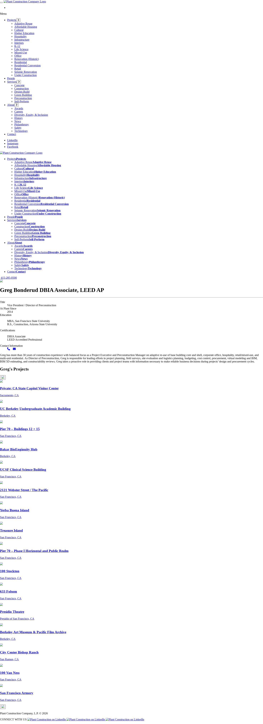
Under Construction (25, 75)
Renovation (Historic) (26, 58)
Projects (11, 19)
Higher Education (24, 33)
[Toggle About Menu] (16, 105)
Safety (17, 127)
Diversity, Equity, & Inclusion (31, 114)
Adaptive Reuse (23, 23)
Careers (18, 111)
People (11, 78)
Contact (11, 134)
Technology (21, 130)
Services (12, 81)
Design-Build (22, 91)
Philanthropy (21, 124)
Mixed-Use (20, 52)
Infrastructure (21, 39)
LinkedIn (12, 140)
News (17, 121)
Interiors (19, 42)
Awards (18, 108)
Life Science (21, 49)
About (10, 104)
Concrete (19, 85)
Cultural (18, 30)
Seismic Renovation (25, 71)
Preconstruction (23, 98)
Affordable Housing (25, 26)
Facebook (12, 146)
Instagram (12, 143)
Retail (17, 68)
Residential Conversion (27, 65)
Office (17, 55)
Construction (21, 88)
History (18, 118)
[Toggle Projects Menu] (18, 20)
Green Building (23, 94)
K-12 (17, 46)
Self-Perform (21, 101)
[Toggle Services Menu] (19, 82)
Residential (20, 62)
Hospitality (20, 36)
